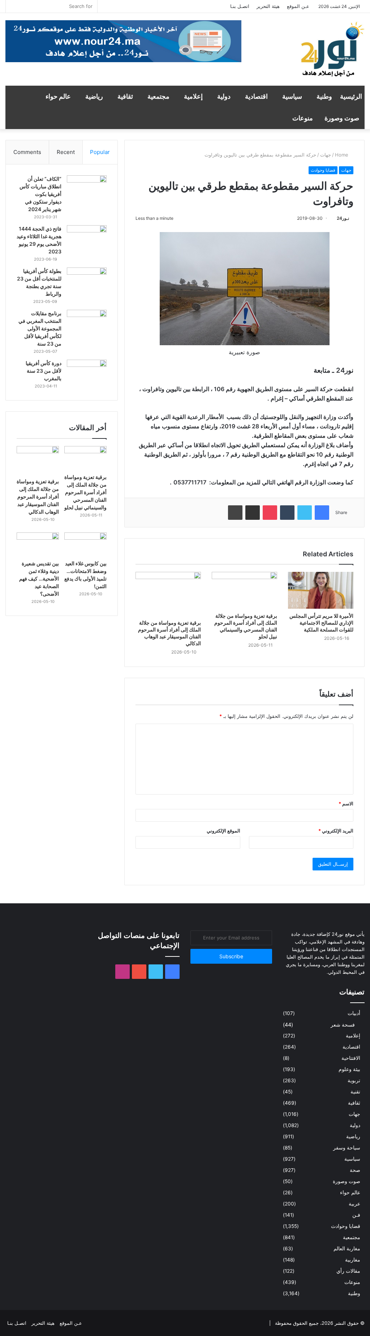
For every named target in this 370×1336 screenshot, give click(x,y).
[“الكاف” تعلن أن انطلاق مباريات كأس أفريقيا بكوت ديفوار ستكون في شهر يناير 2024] (87, 188)
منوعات (302, 118)
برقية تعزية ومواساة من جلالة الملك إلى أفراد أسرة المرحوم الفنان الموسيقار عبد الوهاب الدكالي (38, 496)
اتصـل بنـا (239, 6)
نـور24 (343, 218)
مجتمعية (158, 96)
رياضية (94, 96)
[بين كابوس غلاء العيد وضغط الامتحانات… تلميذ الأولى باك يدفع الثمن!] (85, 544)
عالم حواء (58, 96)
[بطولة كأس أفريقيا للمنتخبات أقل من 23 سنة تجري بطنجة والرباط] (87, 281)
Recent (66, 152)
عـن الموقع (298, 6)
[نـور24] (332, 52)
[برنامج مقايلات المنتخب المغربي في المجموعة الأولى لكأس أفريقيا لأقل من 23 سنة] (87, 323)
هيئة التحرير (268, 6)
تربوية (354, 1080)
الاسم (346, 803)
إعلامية (193, 96)
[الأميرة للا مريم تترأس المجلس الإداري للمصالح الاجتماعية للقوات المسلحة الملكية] (320, 590)
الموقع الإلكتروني (223, 831)
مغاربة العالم (347, 1248)
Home (342, 155)
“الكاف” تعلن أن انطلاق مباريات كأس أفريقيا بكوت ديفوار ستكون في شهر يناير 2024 (40, 194)
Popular (100, 152)
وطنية (324, 96)
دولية (224, 96)
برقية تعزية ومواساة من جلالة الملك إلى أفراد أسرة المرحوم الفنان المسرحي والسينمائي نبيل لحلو (85, 492)
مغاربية (352, 1260)
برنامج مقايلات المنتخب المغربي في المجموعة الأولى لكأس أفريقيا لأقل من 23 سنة (39, 328)
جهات (325, 155)
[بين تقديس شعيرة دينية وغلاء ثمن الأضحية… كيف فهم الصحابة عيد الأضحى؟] (38, 544)
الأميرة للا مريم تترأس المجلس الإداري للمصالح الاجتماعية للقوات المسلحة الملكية (321, 623)
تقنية (355, 1092)
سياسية (292, 96)
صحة (355, 1170)
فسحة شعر (343, 1025)
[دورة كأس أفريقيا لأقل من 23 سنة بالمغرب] (87, 373)
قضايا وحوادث (323, 170)
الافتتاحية (350, 1058)
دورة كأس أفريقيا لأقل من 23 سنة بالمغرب (43, 370)
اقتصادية (256, 96)
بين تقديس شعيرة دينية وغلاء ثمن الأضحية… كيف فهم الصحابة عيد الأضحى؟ (39, 578)
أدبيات (354, 1013)
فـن (356, 1215)
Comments (27, 152)
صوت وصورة (341, 118)
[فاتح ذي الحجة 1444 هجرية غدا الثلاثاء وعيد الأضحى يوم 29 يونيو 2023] (87, 238)
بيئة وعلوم (349, 1069)
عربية (354, 1204)
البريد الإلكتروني (335, 831)
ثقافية (125, 96)
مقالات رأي (348, 1271)
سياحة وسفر (346, 1148)
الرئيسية (351, 96)
